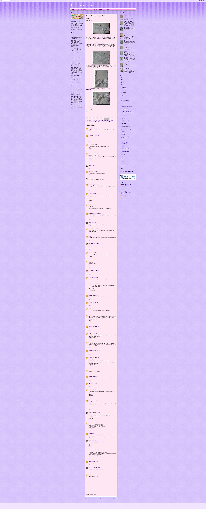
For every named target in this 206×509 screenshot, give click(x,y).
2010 (121, 168)
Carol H (90, 333)
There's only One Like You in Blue (126, 124)
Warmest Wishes (123, 123)
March (123, 159)
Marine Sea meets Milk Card (125, 149)
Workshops (83, 9)
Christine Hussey (91, 350)
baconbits (90, 193)
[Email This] (104, 119)
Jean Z (90, 308)
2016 (121, 81)
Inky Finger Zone (82, 5)
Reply (90, 132)
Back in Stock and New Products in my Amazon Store (127, 143)
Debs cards (90, 135)
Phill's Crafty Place (124, 188)
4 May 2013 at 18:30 (95, 433)
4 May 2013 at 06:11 (94, 128)
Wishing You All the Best (125, 104)
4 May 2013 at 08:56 (97, 270)
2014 (121, 84)
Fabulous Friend (123, 128)
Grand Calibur (94, 121)
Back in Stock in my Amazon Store (126, 129)
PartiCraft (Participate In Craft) (126, 184)
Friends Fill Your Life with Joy (126, 120)
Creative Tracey (123, 195)
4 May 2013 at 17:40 (94, 422)
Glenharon (90, 357)
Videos (89, 9)
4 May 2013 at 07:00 (95, 193)
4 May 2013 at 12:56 (95, 376)
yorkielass (90, 315)
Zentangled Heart (93, 41)
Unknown (90, 153)
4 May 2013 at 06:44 (95, 184)
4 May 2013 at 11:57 (97, 350)
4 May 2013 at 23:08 (95, 461)
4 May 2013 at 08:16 (97, 243)
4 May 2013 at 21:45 (96, 449)
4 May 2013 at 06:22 (94, 144)
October (123, 90)
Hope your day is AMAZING (125, 196)
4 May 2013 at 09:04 (96, 283)
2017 (121, 79)
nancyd (90, 423)
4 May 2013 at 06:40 (96, 171)
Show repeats (123, 154)
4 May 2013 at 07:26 (95, 222)
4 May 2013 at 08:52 (96, 260)
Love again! (123, 132)
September (123, 92)
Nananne (90, 228)
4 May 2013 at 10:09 (96, 326)
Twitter (107, 9)
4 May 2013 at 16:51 (97, 412)
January (123, 162)
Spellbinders (110, 121)
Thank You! (123, 118)
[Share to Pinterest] (108, 119)
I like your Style (123, 146)
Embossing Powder (89, 121)
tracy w (90, 128)
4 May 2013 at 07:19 (98, 213)
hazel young (90, 302)
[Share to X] (106, 119)
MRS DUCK (91, 171)
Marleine (90, 205)
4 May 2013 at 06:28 (95, 153)
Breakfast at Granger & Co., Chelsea (126, 192)
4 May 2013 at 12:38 (97, 370)
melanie (90, 222)
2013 (121, 85)
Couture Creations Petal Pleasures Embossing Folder (101, 36)
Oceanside (123, 117)
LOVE (122, 139)
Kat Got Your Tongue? (124, 191)
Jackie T (90, 177)
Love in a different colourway (125, 126)
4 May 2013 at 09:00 (94, 277)
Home (73, 9)
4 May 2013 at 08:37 (95, 252)
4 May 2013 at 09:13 (96, 302)
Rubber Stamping (101, 121)
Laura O (90, 461)
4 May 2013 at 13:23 (94, 383)
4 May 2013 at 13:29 (95, 389)
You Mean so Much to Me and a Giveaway (128, 15)
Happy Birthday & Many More (126, 148)
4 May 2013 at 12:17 (96, 357)
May (122, 98)
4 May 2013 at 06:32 (94, 165)
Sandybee (90, 252)
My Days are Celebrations (125, 100)
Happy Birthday (123, 156)
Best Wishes (126, 57)
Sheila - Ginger (91, 412)
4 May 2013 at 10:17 (95, 333)
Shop (78, 9)
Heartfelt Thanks (126, 27)
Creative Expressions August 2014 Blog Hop (129, 34)
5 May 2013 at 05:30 (96, 474)
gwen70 (90, 277)
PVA (97, 121)
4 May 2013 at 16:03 (95, 400)
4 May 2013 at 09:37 (94, 308)
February (123, 161)
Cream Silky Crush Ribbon (100, 38)
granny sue (90, 326)
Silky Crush (106, 121)
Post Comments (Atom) (92, 500)
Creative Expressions (107, 120)
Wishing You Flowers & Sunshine (126, 109)
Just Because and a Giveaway (128, 21)
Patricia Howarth (91, 213)
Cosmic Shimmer (94, 120)
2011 (121, 166)
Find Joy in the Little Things (125, 101)
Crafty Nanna (91, 270)
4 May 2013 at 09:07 (95, 295)
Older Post (115, 498)
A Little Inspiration (123, 188)
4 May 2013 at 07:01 (95, 204)
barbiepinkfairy (91, 370)
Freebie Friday (126, 51)
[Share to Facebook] (107, 119)
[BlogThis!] (105, 119)
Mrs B (90, 165)
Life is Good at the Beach (125, 108)
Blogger (107, 506)
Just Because (123, 134)
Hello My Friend (126, 40)
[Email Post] (102, 118)
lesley (89, 342)
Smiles (125, 46)
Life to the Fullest (124, 115)
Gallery (95, 9)
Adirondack (90, 120)
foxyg (90, 383)
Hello (122, 103)
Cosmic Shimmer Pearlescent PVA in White (109, 105)
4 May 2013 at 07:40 (95, 228)
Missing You (123, 131)
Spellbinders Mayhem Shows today (126, 106)
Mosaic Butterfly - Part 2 (127, 68)
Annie (90, 144)
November (123, 88)
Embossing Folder (112, 120)
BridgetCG (90, 236)
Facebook (101, 9)
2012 (121, 165)
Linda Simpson (91, 440)
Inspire (122, 152)
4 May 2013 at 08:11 (96, 236)
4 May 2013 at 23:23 (97, 467)
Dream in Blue (123, 121)
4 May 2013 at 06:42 (95, 177)
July (122, 95)
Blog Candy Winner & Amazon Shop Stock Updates (127, 113)
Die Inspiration (123, 199)
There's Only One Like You (125, 151)
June (122, 97)
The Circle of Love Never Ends (126, 111)
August (123, 93)
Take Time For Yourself (125, 137)
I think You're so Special (125, 136)
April (122, 158)
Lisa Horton (123, 198)
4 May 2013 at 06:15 (95, 135)
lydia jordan (91, 261)
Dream (122, 144)
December (123, 87)
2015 (121, 82)
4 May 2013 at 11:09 (94, 341)
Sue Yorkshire (91, 243)
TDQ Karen (91, 474)
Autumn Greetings (123, 185)
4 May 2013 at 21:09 (97, 440)
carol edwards (91, 467)
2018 (121, 77)
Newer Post (87, 498)
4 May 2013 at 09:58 (95, 315)
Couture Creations (100, 120)
